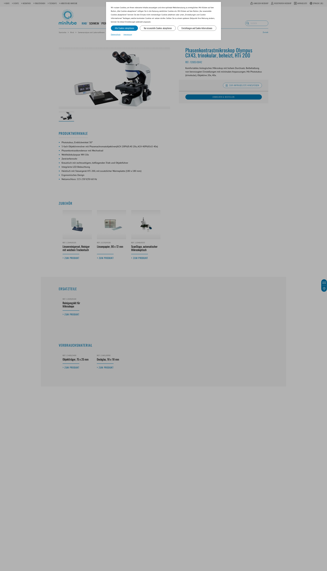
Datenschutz (115, 34)
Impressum (128, 34)
